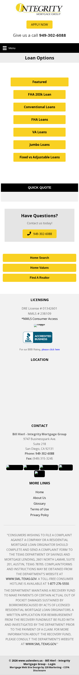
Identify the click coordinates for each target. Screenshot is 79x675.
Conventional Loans (39, 107)
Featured (39, 82)
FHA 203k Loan (39, 94)
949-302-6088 (44, 453)
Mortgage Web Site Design (25, 667)
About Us (39, 498)
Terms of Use (39, 509)
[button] (39, 24)
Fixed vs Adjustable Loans (39, 157)
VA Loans (39, 132)
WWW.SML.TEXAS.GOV (21, 579)
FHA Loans (39, 119)
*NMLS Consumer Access (39, 319)
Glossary (40, 503)
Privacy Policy (39, 515)
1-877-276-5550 (58, 584)
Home (39, 492)
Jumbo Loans (39, 144)
